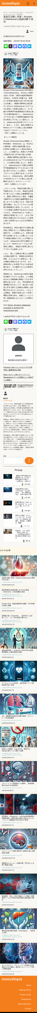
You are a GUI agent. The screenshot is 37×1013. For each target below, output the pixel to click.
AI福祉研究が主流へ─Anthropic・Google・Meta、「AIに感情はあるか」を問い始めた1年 (23, 491)
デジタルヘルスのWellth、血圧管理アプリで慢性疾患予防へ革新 (18, 684)
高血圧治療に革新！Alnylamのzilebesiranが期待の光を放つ (18, 579)
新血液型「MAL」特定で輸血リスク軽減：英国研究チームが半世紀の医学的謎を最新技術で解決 (18, 898)
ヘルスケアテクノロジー (16, 12)
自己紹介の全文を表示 (17, 360)
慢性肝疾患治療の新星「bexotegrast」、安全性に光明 (18, 932)
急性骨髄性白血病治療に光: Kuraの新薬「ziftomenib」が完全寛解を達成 (15, 591)
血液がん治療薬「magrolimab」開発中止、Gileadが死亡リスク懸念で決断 (17, 750)
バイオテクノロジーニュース (10, 594)
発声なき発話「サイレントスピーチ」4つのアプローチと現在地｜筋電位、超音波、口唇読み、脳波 (23, 519)
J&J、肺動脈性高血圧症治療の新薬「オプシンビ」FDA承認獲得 (18, 717)
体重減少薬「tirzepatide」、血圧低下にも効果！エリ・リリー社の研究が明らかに (17, 617)
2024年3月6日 (7, 400)
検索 (4, 456)
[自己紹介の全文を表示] (28, 360)
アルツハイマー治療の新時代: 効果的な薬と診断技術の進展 (18, 852)
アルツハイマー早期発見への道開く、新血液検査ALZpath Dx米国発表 (18, 784)
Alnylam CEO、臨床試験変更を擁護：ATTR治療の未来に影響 (18, 604)
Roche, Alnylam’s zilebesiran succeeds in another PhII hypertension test (17, 307)
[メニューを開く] (34, 3)
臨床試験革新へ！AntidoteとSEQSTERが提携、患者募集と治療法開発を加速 (18, 651)
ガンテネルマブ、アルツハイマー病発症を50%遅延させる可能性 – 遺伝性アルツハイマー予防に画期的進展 (18, 967)
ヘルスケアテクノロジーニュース (16, 26)
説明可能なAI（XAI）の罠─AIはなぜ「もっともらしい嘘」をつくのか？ (23, 505)
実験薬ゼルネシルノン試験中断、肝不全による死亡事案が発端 (18, 864)
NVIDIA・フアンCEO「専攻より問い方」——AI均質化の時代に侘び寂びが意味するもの (23, 534)
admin (32, 31)
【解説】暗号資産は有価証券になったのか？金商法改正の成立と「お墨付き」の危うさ (23, 478)
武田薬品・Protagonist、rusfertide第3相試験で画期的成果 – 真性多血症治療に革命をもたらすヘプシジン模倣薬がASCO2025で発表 (18, 818)
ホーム (5, 12)
